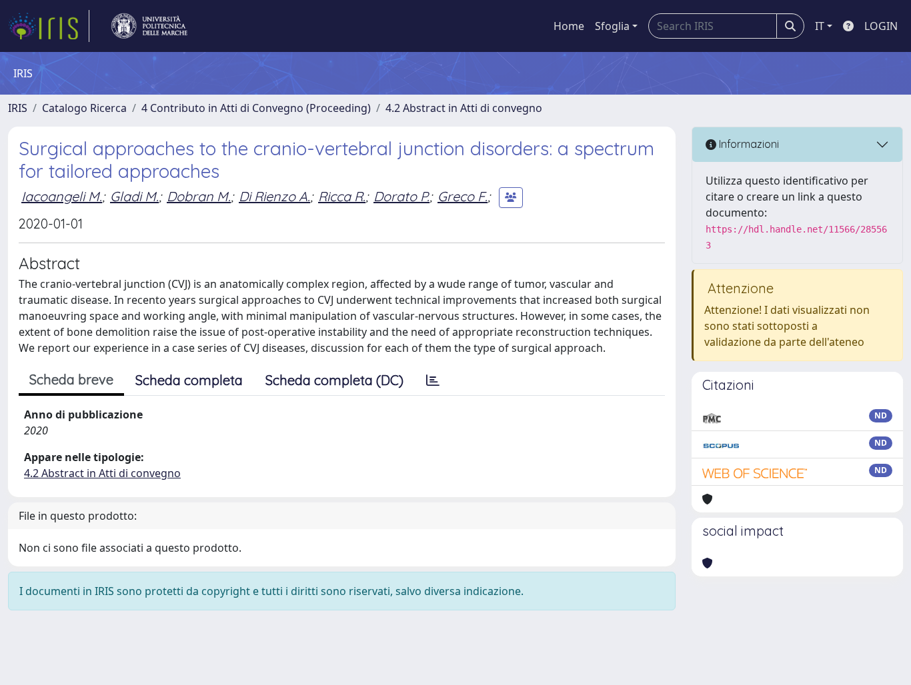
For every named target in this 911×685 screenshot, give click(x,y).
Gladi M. (134, 196)
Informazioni (747, 144)
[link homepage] (48, 26)
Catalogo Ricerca (84, 108)
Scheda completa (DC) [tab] (334, 380)
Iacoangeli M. (61, 196)
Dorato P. (401, 196)
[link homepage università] (149, 26)
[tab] (433, 380)
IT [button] (819, 26)
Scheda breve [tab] (71, 379)
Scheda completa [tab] (189, 380)
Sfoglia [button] (612, 26)
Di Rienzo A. (274, 196)
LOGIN (881, 26)
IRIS (17, 108)
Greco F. (462, 196)
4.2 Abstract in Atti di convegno (463, 108)
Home (569, 26)
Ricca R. (341, 196)
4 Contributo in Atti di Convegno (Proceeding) (256, 108)
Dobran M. (199, 196)
